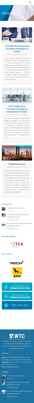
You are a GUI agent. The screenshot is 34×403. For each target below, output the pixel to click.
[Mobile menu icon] (30, 2)
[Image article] (3, 209)
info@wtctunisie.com (12, 367)
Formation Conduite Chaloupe (16, 208)
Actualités (9, 54)
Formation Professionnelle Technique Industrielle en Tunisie (17, 49)
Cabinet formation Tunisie (20, 54)
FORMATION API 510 (17, 164)
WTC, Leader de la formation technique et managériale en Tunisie (17, 109)
